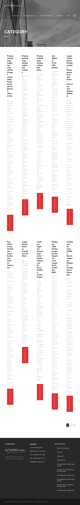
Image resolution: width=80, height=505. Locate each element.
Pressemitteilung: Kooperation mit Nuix (40, 63)
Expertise (59, 15)
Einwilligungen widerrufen (65, 475)
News (68, 15)
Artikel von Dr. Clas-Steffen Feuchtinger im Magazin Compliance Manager (70, 258)
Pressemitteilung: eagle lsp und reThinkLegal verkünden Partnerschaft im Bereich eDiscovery (10, 76)
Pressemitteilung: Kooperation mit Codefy (25, 64)
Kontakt (59, 452)
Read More (10, 222)
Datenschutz (61, 460)
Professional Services (46, 15)
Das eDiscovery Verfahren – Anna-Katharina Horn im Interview (10, 255)
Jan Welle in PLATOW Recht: (55, 62)
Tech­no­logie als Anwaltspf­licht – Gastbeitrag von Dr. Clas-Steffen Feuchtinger (40, 259)
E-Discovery (15, 15)
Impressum (60, 456)
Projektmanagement (29, 15)
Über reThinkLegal (63, 448)
